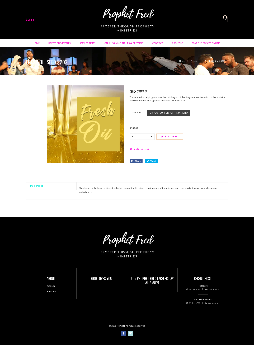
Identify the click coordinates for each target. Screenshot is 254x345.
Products (195, 61)
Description (36, 186)
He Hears (203, 285)
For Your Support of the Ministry (168, 112)
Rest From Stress (203, 299)
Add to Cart (171, 136)
